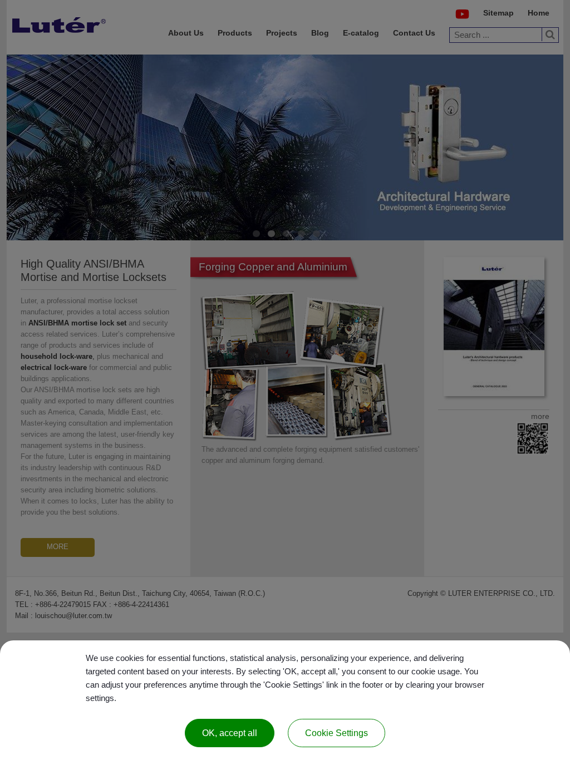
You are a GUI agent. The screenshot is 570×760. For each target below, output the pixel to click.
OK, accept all (229, 733)
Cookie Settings (336, 733)
